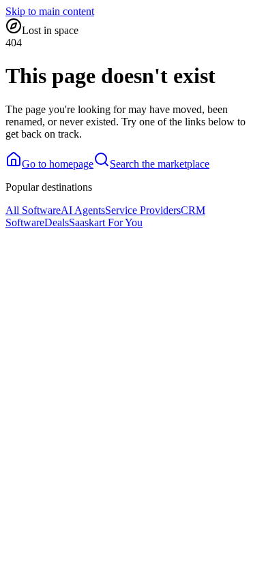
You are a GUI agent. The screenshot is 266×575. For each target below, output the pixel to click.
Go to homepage (57, 164)
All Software (33, 210)
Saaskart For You (106, 222)
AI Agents (83, 210)
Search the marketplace (159, 164)
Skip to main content (49, 11)
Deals (56, 222)
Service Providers (143, 210)
